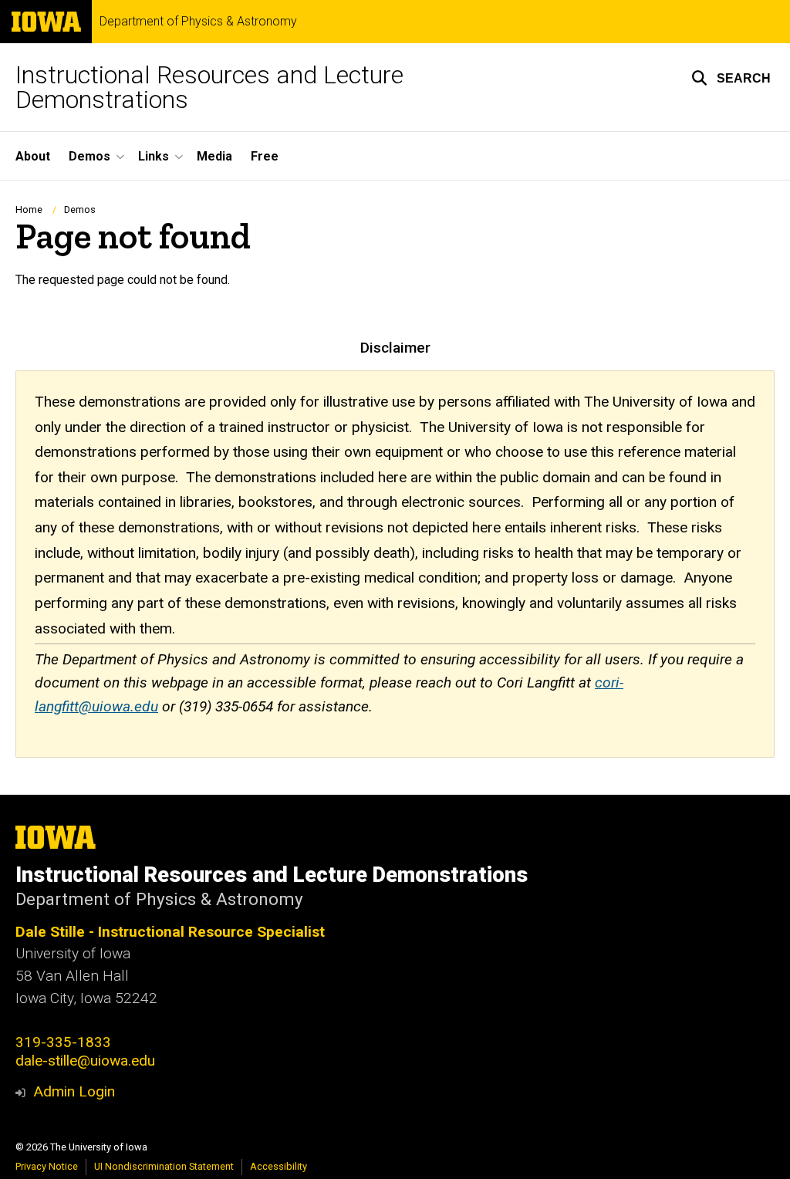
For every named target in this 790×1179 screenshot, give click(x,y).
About (32, 156)
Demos (80, 209)
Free (265, 156)
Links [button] (153, 156)
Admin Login (74, 1091)
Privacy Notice (46, 1166)
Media (214, 156)
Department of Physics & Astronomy (198, 22)
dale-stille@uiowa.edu (85, 1060)
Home (28, 209)
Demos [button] (89, 156)
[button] (731, 78)
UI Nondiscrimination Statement (164, 1166)
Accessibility (278, 1166)
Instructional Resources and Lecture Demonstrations (209, 87)
